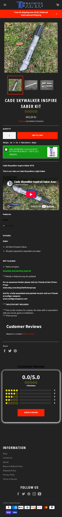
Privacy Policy (9, 474)
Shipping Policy (9, 470)
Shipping (21, 121)
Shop (5, 453)
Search (6, 462)
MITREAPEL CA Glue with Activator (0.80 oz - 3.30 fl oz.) (24, 150)
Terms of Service (10, 479)
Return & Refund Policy (13, 466)
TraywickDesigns (14, 503)
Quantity (7, 129)
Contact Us (7, 457)
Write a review (28, 334)
